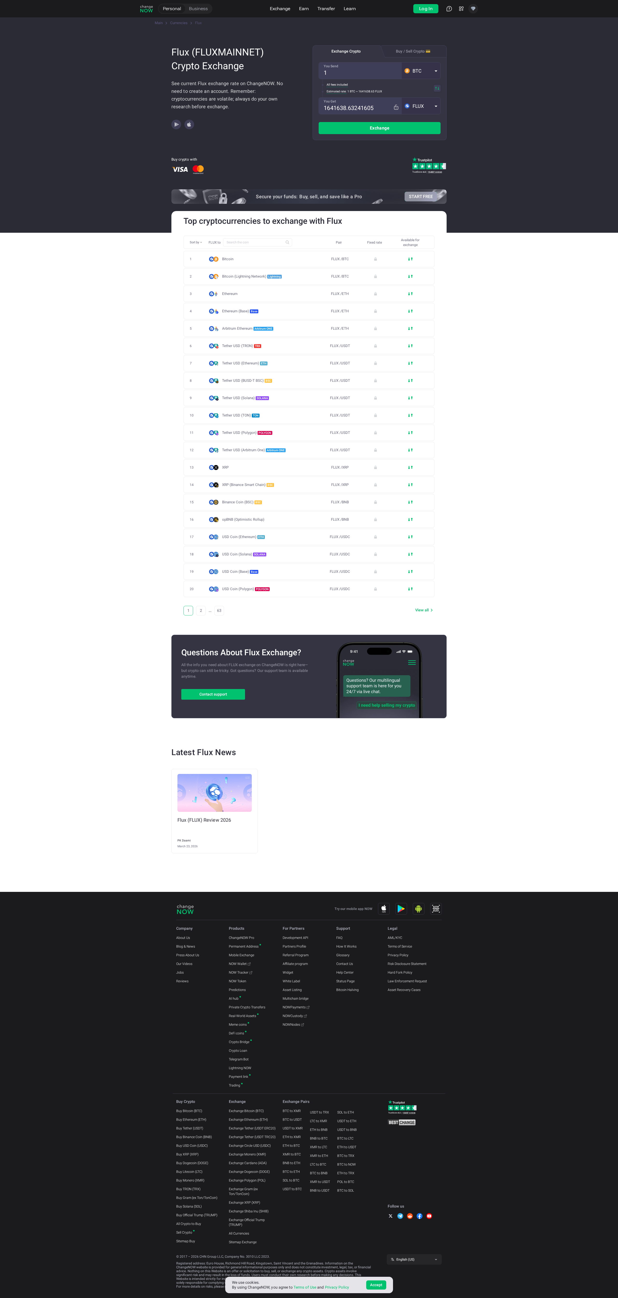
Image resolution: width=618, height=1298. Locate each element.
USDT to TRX (319, 1112)
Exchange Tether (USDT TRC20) (252, 1137)
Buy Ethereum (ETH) (191, 1119)
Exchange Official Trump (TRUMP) (247, 1222)
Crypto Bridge (239, 1042)
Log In (426, 8)
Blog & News (185, 946)
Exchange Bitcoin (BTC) (246, 1111)
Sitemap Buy (185, 1241)
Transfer (326, 8)
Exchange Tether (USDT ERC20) (252, 1128)
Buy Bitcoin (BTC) (189, 1111)
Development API (295, 938)
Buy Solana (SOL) (189, 1206)
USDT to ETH (346, 1121)
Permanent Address (244, 946)
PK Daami (184, 840)
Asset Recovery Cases (404, 990)
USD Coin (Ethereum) (243, 537)
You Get (330, 101)
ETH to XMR (292, 1137)
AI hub (234, 998)
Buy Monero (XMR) (190, 1180)
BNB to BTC (319, 1138)
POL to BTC (345, 1182)
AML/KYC (395, 938)
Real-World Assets (242, 1016)
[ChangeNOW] (146, 9)
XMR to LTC (318, 1147)
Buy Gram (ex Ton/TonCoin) (197, 1198)
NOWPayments (294, 1007)
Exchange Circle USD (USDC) (250, 1146)
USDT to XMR (293, 1128)
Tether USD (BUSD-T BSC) (246, 380)
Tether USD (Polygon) (246, 432)
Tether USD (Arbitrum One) (253, 450)
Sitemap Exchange (243, 1242)
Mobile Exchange (241, 955)
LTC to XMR (318, 1121)
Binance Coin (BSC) (241, 502)
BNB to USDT (320, 1190)
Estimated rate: (336, 91)
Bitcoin (227, 259)
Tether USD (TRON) (241, 346)
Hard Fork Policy (400, 972)
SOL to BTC (291, 1180)
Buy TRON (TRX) (188, 1189)
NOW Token (237, 981)
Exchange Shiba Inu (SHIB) (249, 1211)
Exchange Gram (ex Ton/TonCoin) (243, 1191)
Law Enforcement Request (407, 981)
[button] (421, 70)
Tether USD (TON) (240, 415)
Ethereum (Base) (239, 311)
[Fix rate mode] (396, 107)
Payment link (238, 1077)
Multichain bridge (296, 998)
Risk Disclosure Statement (407, 964)
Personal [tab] (172, 8)
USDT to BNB (347, 1130)
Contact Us (344, 964)
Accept (376, 1285)
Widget (288, 972)
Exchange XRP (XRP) (244, 1202)
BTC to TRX (345, 1156)
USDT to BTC (292, 1189)
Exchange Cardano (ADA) (248, 1163)
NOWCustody (293, 1016)
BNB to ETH (291, 1163)
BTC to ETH (291, 1172)
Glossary (343, 955)
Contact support (213, 694)
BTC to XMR (292, 1111)
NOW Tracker (238, 972)
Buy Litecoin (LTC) (189, 1172)
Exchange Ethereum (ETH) (248, 1119)
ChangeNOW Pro (241, 938)
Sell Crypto (184, 1232)
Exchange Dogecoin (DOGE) (249, 1172)
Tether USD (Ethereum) (244, 363)
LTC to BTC (318, 1164)
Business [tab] (198, 8)
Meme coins (238, 1024)
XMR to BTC (292, 1154)
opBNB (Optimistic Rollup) (243, 520)
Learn (350, 8)
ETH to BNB (319, 1130)
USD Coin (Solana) (243, 554)
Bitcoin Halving (347, 990)
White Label (291, 981)
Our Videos (184, 964)
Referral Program (296, 955)
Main (159, 23)
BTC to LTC (345, 1138)
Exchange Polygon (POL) (247, 1180)
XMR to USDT (320, 1182)
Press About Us (187, 955)
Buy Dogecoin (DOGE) (192, 1163)
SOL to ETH (345, 1112)
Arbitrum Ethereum (247, 328)
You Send (331, 66)
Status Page (345, 981)
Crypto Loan (238, 1050)
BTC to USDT (292, 1119)
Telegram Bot (239, 1059)
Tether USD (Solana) (245, 398)
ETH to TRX (345, 1173)
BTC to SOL (345, 1190)
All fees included (337, 84)
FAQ (339, 938)
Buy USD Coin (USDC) (192, 1146)
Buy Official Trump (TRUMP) (197, 1215)
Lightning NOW (240, 1068)
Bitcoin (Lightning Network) (251, 276)
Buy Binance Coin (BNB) (194, 1137)
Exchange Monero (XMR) (247, 1154)
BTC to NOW (346, 1164)
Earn (304, 8)
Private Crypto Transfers (247, 1007)
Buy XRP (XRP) (187, 1154)
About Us (183, 938)
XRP (225, 467)
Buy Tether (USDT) (189, 1128)
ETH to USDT (346, 1147)
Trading (234, 1085)
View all (422, 610)
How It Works (346, 946)
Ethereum (230, 294)
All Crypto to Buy (188, 1224)
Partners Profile (294, 946)
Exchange (280, 8)
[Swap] (437, 88)
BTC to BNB (319, 1173)
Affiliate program (295, 964)
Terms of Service (400, 946)
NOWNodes (291, 1024)
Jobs (180, 972)
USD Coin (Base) (239, 571)
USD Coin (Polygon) (245, 589)
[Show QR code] (436, 909)
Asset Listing (292, 990)
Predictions (237, 990)
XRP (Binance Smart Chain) (247, 485)
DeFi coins (236, 1033)
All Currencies (239, 1233)
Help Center (345, 972)
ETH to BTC (291, 1146)
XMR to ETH (319, 1156)
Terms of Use (305, 1287)
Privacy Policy (398, 955)
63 (219, 610)
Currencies (179, 23)
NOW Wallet (238, 964)
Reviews (182, 981)
